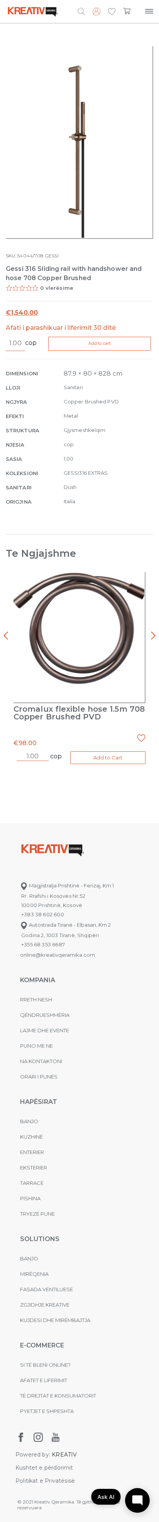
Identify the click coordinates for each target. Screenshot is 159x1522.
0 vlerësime (56, 288)
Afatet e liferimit (43, 1380)
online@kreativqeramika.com (57, 955)
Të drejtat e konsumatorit (58, 1396)
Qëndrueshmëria (44, 1015)
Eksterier (33, 1167)
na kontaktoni (41, 1061)
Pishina (30, 1198)
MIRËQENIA (34, 1274)
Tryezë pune (37, 1214)
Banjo (29, 1121)
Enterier (32, 1152)
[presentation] (6, 636)
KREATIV (64, 1454)
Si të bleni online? (45, 1365)
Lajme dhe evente (44, 1030)
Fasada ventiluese (46, 1289)
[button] (111, 12)
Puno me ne (36, 1046)
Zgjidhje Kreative (44, 1305)
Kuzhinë (31, 1137)
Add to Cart (107, 757)
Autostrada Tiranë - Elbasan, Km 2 (69, 925)
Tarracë (32, 1183)
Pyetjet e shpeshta (47, 1411)
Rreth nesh (36, 999)
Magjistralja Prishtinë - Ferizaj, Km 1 (71, 885)
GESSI (51, 256)
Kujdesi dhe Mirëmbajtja (55, 1320)
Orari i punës (39, 1076)
